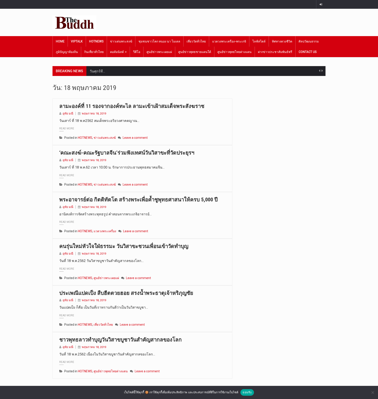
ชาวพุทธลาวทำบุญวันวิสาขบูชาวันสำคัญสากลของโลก (120, 340)
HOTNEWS (96, 41)
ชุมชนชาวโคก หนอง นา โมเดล (159, 41)
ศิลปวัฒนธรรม (309, 41)
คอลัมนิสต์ (117, 52)
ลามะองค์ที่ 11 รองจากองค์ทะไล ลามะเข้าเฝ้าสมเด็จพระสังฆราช (131, 106)
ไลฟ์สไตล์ (259, 41)
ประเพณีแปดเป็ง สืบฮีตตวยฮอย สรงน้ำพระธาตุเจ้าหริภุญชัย (126, 293)
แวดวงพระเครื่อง (105, 231)
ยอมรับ (247, 392)
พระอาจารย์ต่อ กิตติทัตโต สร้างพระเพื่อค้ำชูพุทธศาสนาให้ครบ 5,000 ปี (138, 200)
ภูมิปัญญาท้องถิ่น (67, 52)
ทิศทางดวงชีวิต (282, 41)
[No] (372, 392)
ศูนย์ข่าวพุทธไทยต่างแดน (234, 52)
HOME (60, 41)
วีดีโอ (136, 52)
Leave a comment (135, 137)
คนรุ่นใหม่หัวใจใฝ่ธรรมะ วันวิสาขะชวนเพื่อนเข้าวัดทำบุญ (123, 246)
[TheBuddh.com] (74, 22)
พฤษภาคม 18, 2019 (94, 113)
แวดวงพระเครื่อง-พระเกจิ (229, 41)
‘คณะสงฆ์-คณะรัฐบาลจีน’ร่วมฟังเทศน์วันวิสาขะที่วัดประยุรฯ (126, 153)
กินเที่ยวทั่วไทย (94, 52)
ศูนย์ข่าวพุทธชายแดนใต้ (194, 52)
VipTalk (77, 41)
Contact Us (308, 52)
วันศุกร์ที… (97, 71)
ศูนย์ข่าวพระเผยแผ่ (159, 52)
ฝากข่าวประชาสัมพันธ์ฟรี (275, 52)
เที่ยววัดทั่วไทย (196, 41)
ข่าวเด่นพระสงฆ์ (121, 41)
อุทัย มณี (68, 113)
